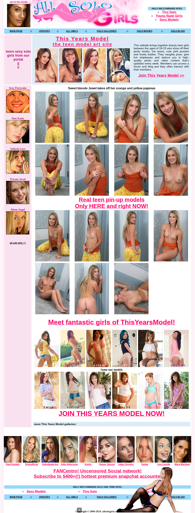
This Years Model (82, 41)
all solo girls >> (18, 243)
